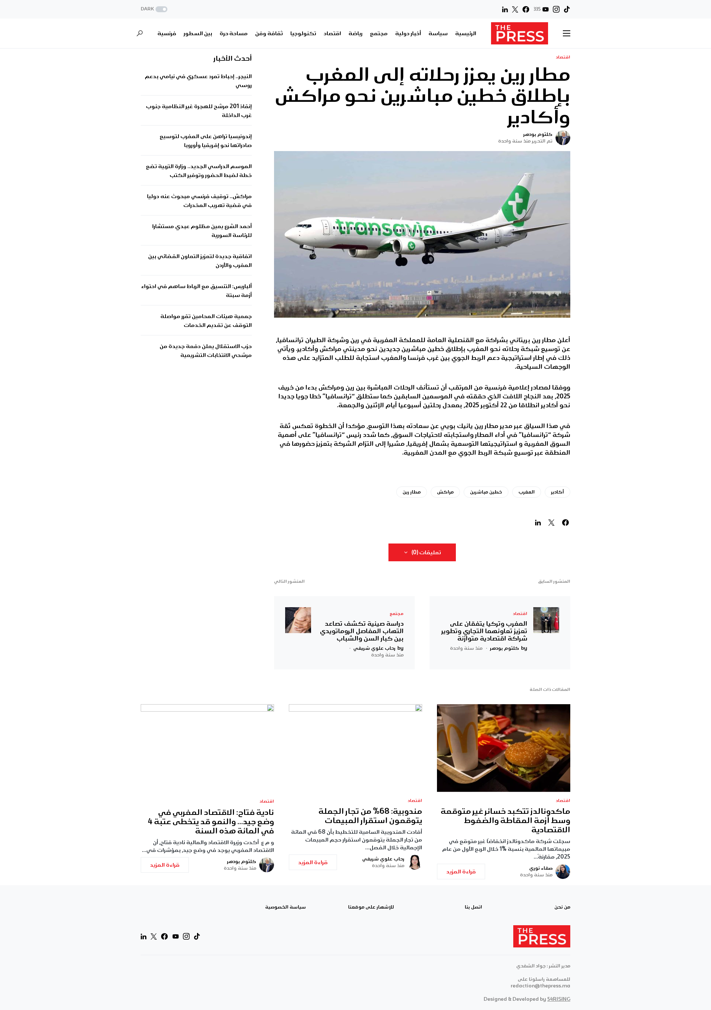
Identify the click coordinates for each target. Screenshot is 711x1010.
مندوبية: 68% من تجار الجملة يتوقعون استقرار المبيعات (370, 816)
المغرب (526, 492)
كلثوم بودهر (538, 134)
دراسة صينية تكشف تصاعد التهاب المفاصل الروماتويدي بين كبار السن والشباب (362, 631)
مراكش (445, 492)
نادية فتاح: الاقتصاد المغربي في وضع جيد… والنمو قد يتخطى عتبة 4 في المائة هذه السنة (211, 822)
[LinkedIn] (505, 9)
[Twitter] (515, 9)
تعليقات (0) (426, 552)
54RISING (558, 999)
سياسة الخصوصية (285, 907)
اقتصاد (563, 57)
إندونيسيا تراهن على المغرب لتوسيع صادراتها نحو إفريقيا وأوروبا (206, 141)
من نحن (562, 907)
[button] (155, 9)
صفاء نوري (541, 868)
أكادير (557, 492)
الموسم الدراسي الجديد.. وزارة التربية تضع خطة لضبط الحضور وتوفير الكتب (199, 171)
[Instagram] (556, 9)
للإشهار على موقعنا (371, 907)
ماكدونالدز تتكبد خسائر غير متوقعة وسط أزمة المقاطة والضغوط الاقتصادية (505, 821)
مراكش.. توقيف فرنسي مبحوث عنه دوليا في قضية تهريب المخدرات (199, 201)
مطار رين (412, 492)
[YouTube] (175, 936)
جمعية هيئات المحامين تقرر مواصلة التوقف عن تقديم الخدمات (206, 321)
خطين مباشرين (486, 492)
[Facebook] (526, 9)
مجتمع (397, 613)
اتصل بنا (473, 907)
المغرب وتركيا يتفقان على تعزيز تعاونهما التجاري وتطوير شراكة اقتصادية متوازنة (484, 631)
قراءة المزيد (461, 871)
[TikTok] (567, 9)
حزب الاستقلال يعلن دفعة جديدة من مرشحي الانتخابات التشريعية (206, 351)
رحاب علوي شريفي (383, 859)
